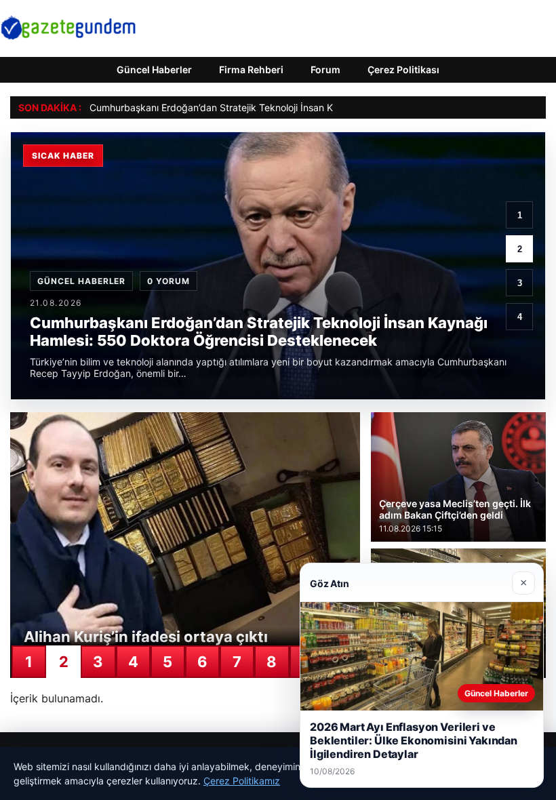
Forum (325, 69)
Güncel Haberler (154, 69)
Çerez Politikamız (241, 780)
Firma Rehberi (251, 69)
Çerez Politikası (403, 69)
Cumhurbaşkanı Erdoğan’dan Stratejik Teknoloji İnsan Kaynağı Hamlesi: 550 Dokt (269, 107)
